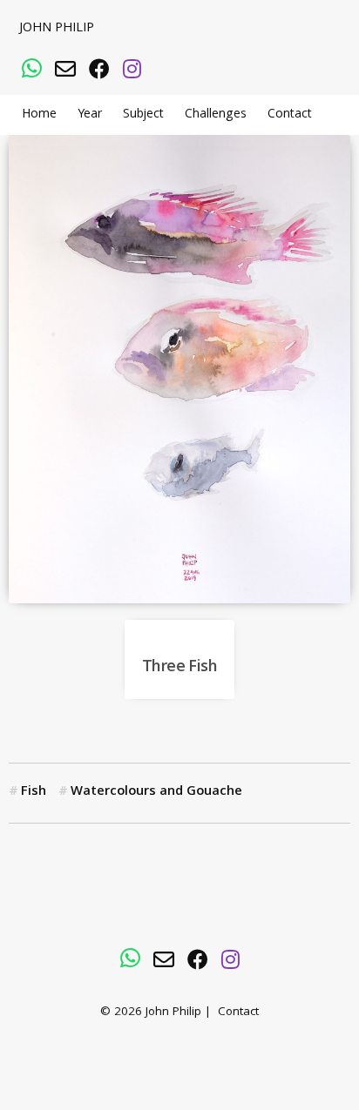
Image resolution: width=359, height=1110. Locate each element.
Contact (290, 114)
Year (90, 114)
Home (39, 114)
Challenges (216, 114)
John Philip (56, 28)
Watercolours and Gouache (156, 792)
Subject (143, 114)
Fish (33, 792)
